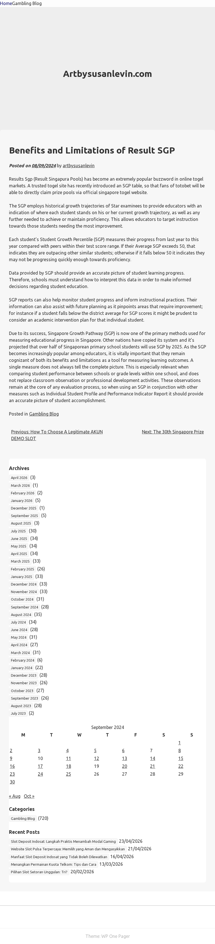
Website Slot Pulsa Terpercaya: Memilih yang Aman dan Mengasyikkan (68, 849)
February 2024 (22, 660)
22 (180, 766)
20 (124, 766)
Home (6, 3)
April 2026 (19, 478)
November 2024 (24, 592)
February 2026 (22, 493)
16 (12, 766)
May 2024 (18, 637)
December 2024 (23, 584)
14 (152, 758)
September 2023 (24, 698)
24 (40, 774)
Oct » (29, 796)
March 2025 (20, 561)
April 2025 (19, 554)
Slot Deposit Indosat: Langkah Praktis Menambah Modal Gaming (63, 841)
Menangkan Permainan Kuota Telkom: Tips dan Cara (53, 864)
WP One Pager (115, 936)
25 (68, 774)
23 (12, 774)
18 (68, 766)
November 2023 (24, 683)
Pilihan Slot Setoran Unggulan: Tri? (39, 872)
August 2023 (21, 706)
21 (152, 766)
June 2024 (19, 630)
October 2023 (22, 691)
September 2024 (24, 607)
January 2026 (21, 500)
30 (12, 781)
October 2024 (22, 599)
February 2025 (22, 569)
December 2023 (23, 675)
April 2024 (19, 645)
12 (96, 758)
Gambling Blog (27, 3)
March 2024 (20, 653)
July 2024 (18, 622)
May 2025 (18, 546)
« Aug (14, 796)
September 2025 (24, 516)
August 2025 (21, 523)
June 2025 (19, 539)
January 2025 (21, 577)
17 (40, 766)
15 (180, 758)
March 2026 (20, 485)
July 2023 (18, 713)
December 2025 (23, 508)
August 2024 (21, 615)
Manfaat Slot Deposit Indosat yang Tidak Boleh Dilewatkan (59, 857)
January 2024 (21, 668)
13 (124, 758)
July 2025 (18, 531)
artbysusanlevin (79, 165)
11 (68, 758)
